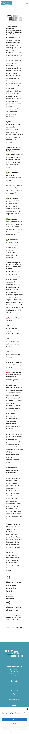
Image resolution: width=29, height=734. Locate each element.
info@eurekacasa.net (14, 699)
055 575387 (14, 690)
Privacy (16, 731)
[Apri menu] (27, 3)
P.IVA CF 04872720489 (14, 673)
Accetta (14, 719)
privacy (14, 675)
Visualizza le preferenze (15, 728)
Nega (14, 723)
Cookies (12, 731)
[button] (26, 709)
